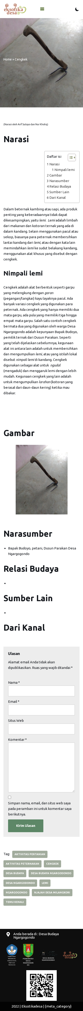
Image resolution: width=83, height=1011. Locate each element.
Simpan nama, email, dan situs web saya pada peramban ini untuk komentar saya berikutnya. (39, 808)
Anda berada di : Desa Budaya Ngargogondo (36, 935)
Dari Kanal (57, 197)
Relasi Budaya (60, 186)
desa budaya (15, 873)
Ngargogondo (16, 892)
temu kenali (15, 902)
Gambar (55, 175)
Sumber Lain (59, 192)
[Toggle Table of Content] (69, 157)
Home (7, 59)
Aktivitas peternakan (22, 863)
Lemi (45, 883)
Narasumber (59, 181)
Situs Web (16, 720)
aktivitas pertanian (30, 854)
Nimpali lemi (64, 170)
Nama (14, 682)
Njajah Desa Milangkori (52, 892)
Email (13, 701)
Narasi (54, 164)
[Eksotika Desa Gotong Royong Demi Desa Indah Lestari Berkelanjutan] (15, 9)
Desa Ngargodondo (20, 883)
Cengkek (52, 863)
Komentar (17, 739)
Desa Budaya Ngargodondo (51, 873)
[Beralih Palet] (77, 9)
